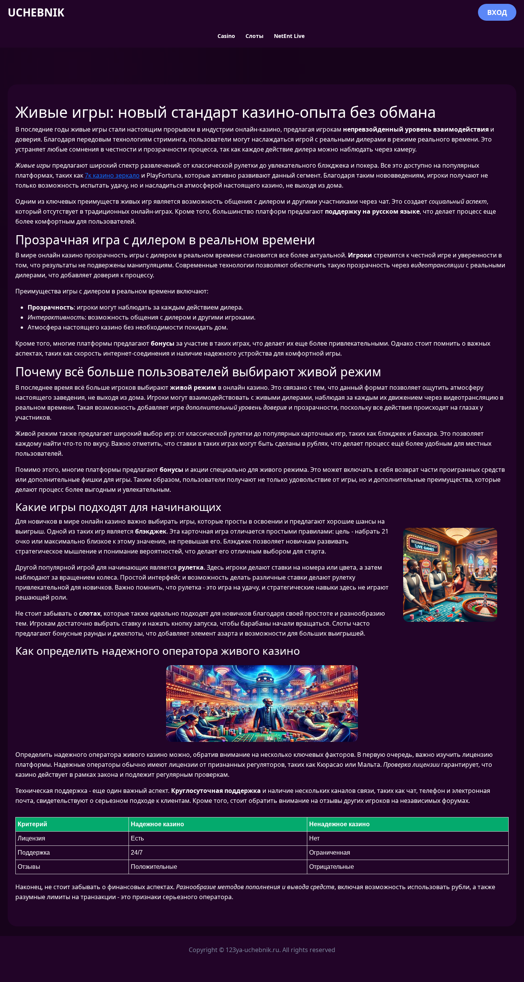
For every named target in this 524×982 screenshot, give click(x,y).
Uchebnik (36, 12)
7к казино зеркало (112, 175)
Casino (226, 36)
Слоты (255, 36)
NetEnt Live (289, 36)
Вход (497, 12)
